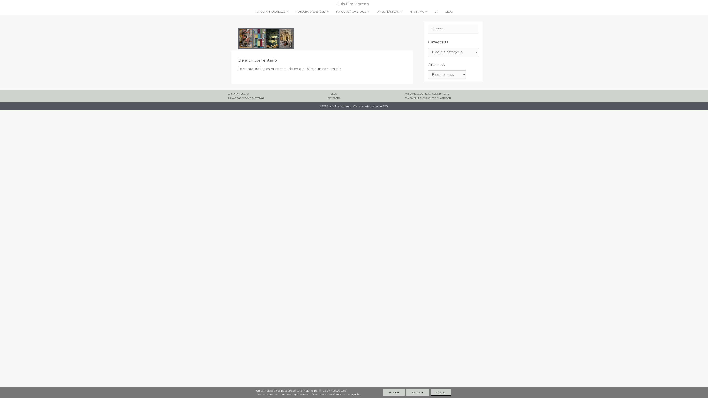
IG (410, 98)
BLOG (326, 93)
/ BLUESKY (418, 98)
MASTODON (444, 98)
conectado (284, 69)
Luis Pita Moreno (353, 4)
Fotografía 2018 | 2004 (351, 11)
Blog (449, 11)
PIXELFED (430, 98)
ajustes (356, 394)
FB (406, 98)
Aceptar (394, 392)
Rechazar (418, 392)
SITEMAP (259, 98)
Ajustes (440, 392)
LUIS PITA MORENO (238, 93)
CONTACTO (328, 98)
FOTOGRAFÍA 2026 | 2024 (270, 11)
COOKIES (248, 98)
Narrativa (417, 11)
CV (436, 11)
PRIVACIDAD (234, 98)
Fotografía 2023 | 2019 (310, 11)
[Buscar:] (453, 29)
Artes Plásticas (388, 11)
